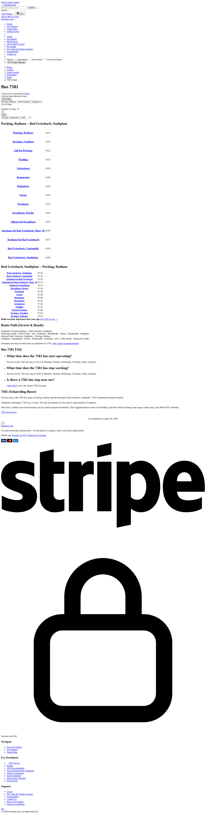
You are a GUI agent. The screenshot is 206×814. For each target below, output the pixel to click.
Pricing (10, 765)
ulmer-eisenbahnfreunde (68, 343)
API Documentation (16, 768)
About (9, 791)
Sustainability (13, 796)
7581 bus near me (9, 412)
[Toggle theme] (14, 14)
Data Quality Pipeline (16, 778)
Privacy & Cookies (15, 802)
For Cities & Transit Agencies (20, 794)
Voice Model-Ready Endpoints (20, 771)
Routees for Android (37, 435)
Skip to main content (10, 2)
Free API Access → (49, 319)
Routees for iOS (19, 435)
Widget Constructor (15, 773)
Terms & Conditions (16, 804)
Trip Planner (7, 14)
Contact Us (12, 799)
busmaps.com (10, 5)
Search (31, 8)
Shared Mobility (14, 776)
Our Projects (12, 781)
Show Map (6, 99)
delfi (54, 343)
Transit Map (12, 752)
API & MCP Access (10, 16)
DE (2, 809)
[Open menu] (2, 5)
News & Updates (14, 747)
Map (4, 115)
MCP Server (14, 763)
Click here (11, 385)
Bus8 (27, 93)
